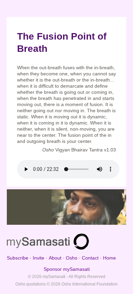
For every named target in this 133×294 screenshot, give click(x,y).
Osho (71, 258)
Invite (38, 258)
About (55, 258)
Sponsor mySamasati (67, 269)
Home (109, 258)
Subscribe (17, 258)
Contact (90, 258)
